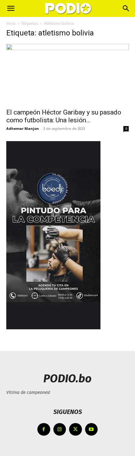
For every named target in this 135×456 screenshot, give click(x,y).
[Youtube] (91, 429)
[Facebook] (43, 429)
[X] (75, 429)
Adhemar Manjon (22, 128)
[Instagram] (59, 429)
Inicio (11, 23)
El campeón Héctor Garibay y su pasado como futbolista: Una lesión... (63, 116)
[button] (11, 8)
